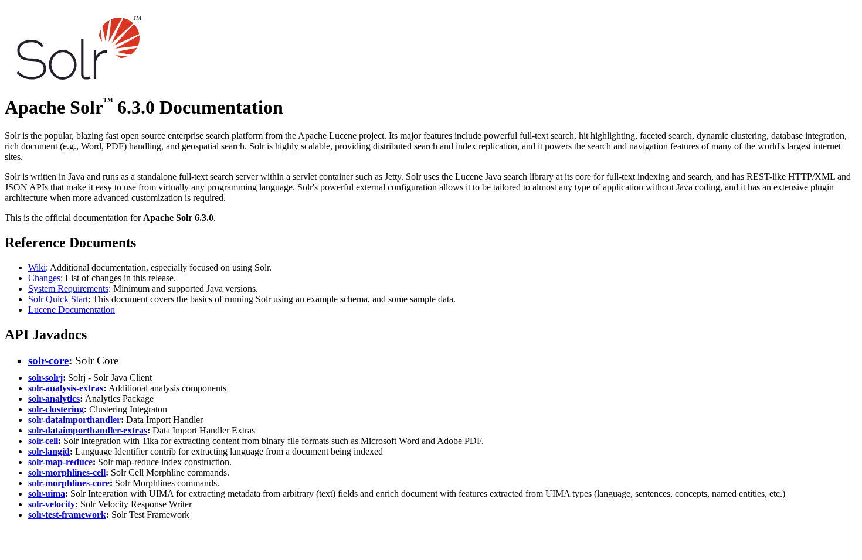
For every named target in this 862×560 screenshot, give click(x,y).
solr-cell (43, 441)
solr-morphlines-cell (67, 472)
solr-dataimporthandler (74, 420)
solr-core (48, 360)
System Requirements (68, 288)
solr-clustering (56, 409)
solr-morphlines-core (69, 483)
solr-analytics (54, 399)
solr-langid (49, 451)
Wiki (37, 267)
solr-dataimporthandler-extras (87, 430)
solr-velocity (51, 504)
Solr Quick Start (58, 299)
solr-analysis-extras (65, 388)
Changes (44, 278)
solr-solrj (45, 378)
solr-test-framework (67, 515)
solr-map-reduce (60, 462)
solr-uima (46, 493)
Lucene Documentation (71, 310)
